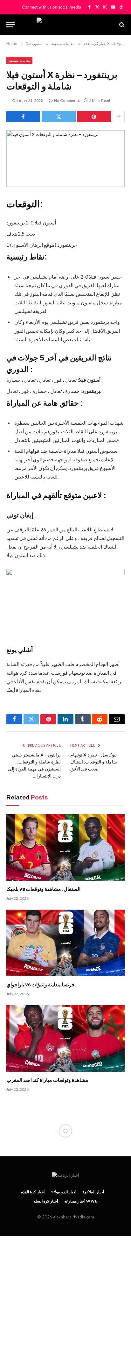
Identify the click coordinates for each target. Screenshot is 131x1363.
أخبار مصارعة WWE (80, 1201)
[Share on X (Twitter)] (58, 116)
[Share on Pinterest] (94, 116)
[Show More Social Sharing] (119, 116)
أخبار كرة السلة (46, 1201)
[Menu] (10, 25)
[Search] (121, 25)
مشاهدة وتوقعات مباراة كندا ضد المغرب (47, 1080)
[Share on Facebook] (23, 116)
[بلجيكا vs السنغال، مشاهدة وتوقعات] (65, 847)
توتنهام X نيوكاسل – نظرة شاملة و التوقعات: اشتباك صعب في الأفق (93, 762)
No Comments (67, 100)
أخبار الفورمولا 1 (64, 1191)
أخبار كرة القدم (33, 1191)
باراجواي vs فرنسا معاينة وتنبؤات (40, 984)
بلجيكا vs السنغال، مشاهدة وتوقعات (43, 889)
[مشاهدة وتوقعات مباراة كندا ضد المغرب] (65, 1038)
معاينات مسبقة (19, 60)
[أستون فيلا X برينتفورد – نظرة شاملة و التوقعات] (65, 158)
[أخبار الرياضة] (65, 24)
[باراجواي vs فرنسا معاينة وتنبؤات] (65, 943)
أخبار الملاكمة (93, 1191)
